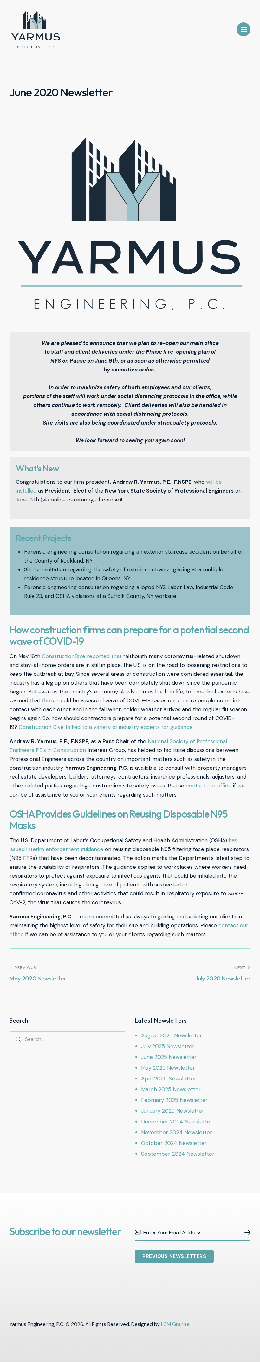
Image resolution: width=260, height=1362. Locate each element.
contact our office (208, 785)
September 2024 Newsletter (177, 1153)
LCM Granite (175, 1324)
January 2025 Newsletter (172, 1110)
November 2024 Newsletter (176, 1132)
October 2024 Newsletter (174, 1143)
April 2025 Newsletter (168, 1078)
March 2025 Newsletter (171, 1089)
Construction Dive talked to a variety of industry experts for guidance (106, 727)
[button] (243, 29)
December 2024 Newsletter (176, 1121)
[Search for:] (67, 1038)
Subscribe (245, 1232)
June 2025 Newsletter (169, 1057)
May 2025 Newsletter (168, 1067)
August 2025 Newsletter (171, 1035)
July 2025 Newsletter (167, 1046)
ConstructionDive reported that (82, 656)
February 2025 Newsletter (174, 1100)
